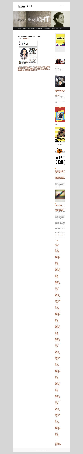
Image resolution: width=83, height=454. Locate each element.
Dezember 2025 (57, 253)
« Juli (57, 240)
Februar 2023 (57, 294)
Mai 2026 (56, 248)
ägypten (36, 66)
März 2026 (56, 250)
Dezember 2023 (57, 282)
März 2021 (56, 321)
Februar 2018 (57, 365)
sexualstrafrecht (34, 70)
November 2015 (57, 397)
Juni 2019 (56, 346)
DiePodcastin (58, 89)
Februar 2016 (57, 394)
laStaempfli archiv (39, 28)
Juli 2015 (56, 402)
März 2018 (56, 364)
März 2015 (56, 407)
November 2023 (57, 283)
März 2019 (56, 350)
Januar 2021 (57, 324)
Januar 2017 (57, 381)
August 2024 (57, 272)
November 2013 (57, 426)
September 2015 (57, 400)
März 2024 (56, 278)
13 (59, 235)
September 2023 (57, 286)
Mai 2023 (56, 290)
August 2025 (57, 258)
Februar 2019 (57, 351)
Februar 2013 (57, 436)
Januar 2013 (57, 438)
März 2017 (56, 378)
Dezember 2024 (57, 268)
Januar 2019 (57, 352)
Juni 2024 (56, 275)
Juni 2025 (56, 261)
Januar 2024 (57, 281)
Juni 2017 (56, 375)
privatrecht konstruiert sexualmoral (38, 69)
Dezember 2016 (57, 382)
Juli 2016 (56, 388)
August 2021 (57, 315)
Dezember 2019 (57, 339)
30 (64, 238)
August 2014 (57, 415)
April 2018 (56, 363)
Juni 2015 (56, 403)
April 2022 (56, 306)
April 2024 (56, 277)
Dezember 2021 (57, 310)
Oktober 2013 (57, 427)
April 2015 (56, 405)
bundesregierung (26, 67)
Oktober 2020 (57, 327)
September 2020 (57, 328)
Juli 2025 (56, 259)
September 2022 (57, 300)
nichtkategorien (25, 66)
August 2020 (57, 329)
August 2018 (57, 358)
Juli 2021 (56, 316)
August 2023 (57, 287)
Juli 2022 (56, 302)
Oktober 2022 (57, 299)
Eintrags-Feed (57, 443)
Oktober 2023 (57, 284)
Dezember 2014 (57, 410)
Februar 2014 (57, 422)
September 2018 (57, 357)
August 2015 (57, 401)
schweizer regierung (24, 70)
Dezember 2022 (57, 296)
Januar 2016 (57, 395)
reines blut (19, 70)
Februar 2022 (57, 308)
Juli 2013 (56, 430)
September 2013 (57, 428)
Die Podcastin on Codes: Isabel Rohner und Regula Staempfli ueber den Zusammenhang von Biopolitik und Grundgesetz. (60, 93)
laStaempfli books (47, 28)
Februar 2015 (57, 408)
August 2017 (57, 372)
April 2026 (56, 249)
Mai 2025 (56, 262)
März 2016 (56, 392)
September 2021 (57, 314)
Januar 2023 (57, 295)
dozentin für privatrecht (33, 67)
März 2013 (56, 435)
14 (61, 235)
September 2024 (57, 271)
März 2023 (56, 293)
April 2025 (56, 263)
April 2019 (56, 348)
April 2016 (56, 391)
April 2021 (56, 320)
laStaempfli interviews (31, 28)
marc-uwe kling (41, 68)
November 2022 (57, 297)
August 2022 (57, 301)
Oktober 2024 (57, 270)
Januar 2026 (57, 252)
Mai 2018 (56, 362)
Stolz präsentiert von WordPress (41, 450)
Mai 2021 (56, 319)
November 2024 (57, 269)
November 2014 (57, 411)
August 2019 (57, 344)
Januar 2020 (57, 338)
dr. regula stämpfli (25, 6)
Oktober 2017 (57, 370)
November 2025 (57, 255)
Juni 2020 (56, 332)
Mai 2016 (56, 390)
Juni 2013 (56, 432)
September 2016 (57, 385)
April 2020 (56, 334)
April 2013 (56, 434)
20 (59, 236)
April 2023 (56, 291)
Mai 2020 (56, 333)
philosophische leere (21, 69)
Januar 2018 (57, 366)
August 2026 (57, 244)
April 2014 (56, 420)
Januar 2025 (57, 267)
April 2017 (56, 377)
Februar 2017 (57, 379)
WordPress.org (57, 445)
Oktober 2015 (57, 398)
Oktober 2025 (57, 256)
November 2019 (57, 340)
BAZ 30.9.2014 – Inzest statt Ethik (29, 36)
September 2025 (57, 257)
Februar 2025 (57, 265)
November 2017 (57, 369)
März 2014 (56, 421)
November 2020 (57, 326)
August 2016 (57, 386)
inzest (47, 67)
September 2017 (57, 371)
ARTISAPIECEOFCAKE (59, 168)
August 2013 (57, 429)
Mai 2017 (56, 376)
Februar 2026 (57, 251)
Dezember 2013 (57, 424)
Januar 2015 (57, 409)
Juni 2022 (56, 303)
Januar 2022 (57, 309)
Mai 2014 (56, 419)
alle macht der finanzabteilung (43, 66)
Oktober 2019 (57, 341)
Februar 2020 (57, 337)
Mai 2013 (56, 433)
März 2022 (56, 307)
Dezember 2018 (57, 353)
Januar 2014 (57, 423)
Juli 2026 (56, 245)
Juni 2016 (56, 389)
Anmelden (56, 442)
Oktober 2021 (57, 313)
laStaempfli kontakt (55, 28)
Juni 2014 (56, 417)
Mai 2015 (56, 404)
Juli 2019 (56, 345)
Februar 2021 (57, 322)
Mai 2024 (56, 276)
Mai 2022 (56, 305)
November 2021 (57, 312)
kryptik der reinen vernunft (34, 68)
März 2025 (56, 264)
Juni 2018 (56, 360)
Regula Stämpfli (47, 69)
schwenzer (30, 70)
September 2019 (57, 343)
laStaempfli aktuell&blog (22, 28)
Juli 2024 (56, 274)
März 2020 (56, 335)
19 (58, 236)
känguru (28, 68)
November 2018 (57, 354)
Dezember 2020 (57, 325)
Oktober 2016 (57, 384)
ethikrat (39, 67)
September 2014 (57, 414)
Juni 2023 (56, 289)
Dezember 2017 (57, 367)
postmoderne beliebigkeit (29, 69)
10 (55, 235)
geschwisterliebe (43, 67)
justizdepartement (24, 68)
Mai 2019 (56, 347)
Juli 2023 (56, 288)
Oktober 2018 (57, 356)
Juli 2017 (56, 373)
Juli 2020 (56, 331)
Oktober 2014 (57, 413)
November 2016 (57, 383)
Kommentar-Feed (58, 444)
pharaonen (46, 68)
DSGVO (61, 28)
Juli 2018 (56, 359)
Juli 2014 (56, 416)
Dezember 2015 (57, 396)
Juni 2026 (56, 246)
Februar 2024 (57, 280)
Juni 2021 (56, 318)
